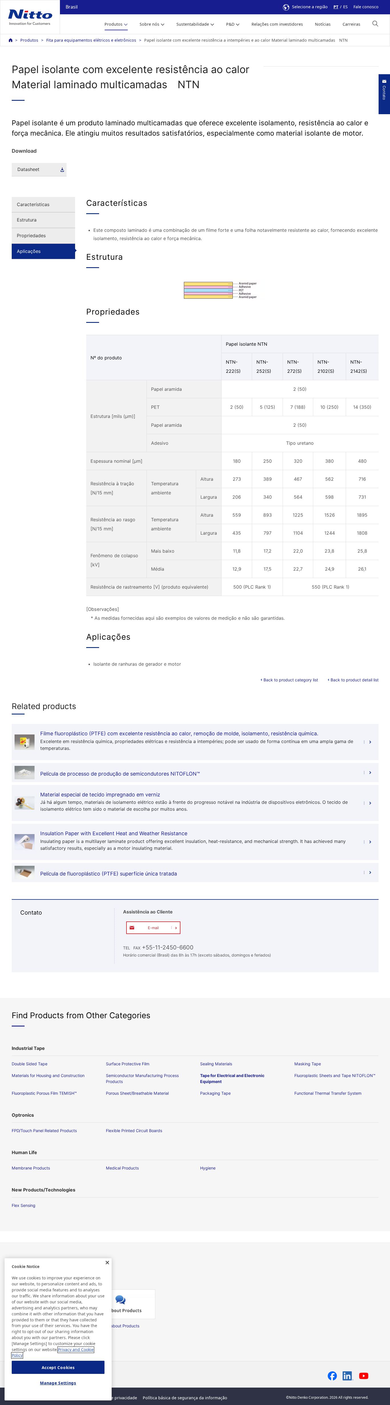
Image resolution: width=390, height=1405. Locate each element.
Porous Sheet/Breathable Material (137, 1093)
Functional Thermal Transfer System (327, 1093)
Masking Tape (307, 1063)
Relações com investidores (277, 24)
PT (335, 6)
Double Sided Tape (29, 1063)
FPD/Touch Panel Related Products (44, 1130)
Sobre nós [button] (149, 24)
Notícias (323, 24)
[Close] (107, 1262)
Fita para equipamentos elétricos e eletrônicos (91, 40)
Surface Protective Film (127, 1063)
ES (345, 6)
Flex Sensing (23, 1205)
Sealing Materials (216, 1063)
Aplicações (29, 251)
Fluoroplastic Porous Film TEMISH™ (44, 1093)
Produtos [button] (113, 24)
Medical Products (122, 1168)
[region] (58, 1329)
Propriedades (31, 235)
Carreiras (351, 24)
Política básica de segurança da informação (185, 1397)
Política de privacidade (115, 1397)
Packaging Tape (215, 1093)
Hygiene (208, 1168)
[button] (375, 23)
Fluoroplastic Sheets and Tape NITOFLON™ (334, 1075)
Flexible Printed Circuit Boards (134, 1130)
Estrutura (27, 220)
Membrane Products (31, 1168)
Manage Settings (58, 1383)
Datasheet (28, 169)
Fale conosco (366, 6)
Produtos (29, 40)
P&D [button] (230, 24)
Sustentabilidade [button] (192, 24)
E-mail (153, 927)
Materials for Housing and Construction (48, 1075)
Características (33, 204)
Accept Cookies (58, 1367)
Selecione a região (310, 6)
